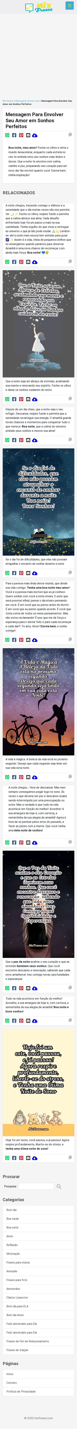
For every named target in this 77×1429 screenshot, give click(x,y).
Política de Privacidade (21, 1391)
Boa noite (12, 1227)
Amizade (11, 1271)
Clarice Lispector (17, 1297)
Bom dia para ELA (17, 1306)
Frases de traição (17, 1350)
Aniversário (13, 1288)
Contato (11, 1383)
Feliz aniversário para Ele (21, 1324)
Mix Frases (8, 101)
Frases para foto (16, 1280)
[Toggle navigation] (70, 5)
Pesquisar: (10, 1186)
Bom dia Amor (15, 1315)
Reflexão (12, 1245)
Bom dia (11, 1210)
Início (9, 1374)
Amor (9, 1236)
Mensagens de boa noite (27, 101)
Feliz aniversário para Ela (21, 1332)
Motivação (13, 1253)
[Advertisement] (38, 56)
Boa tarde (12, 1218)
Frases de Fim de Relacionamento (27, 1341)
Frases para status (18, 1262)
